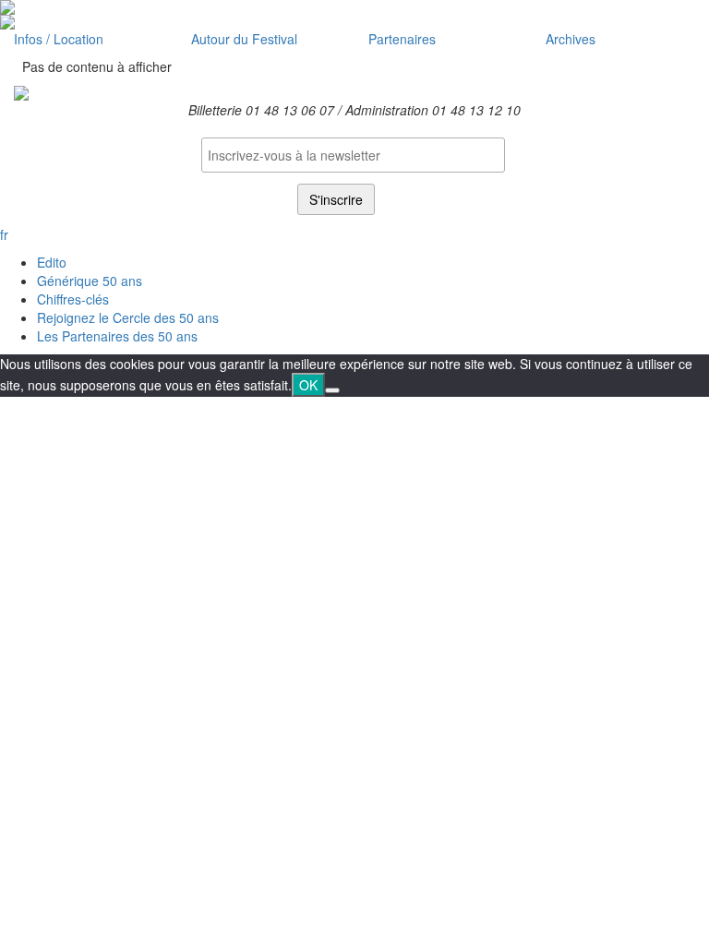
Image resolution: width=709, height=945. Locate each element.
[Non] (332, 390)
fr (4, 234)
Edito (51, 262)
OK (308, 385)
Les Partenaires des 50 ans (117, 336)
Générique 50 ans (89, 280)
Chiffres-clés (73, 299)
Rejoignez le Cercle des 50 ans (128, 317)
